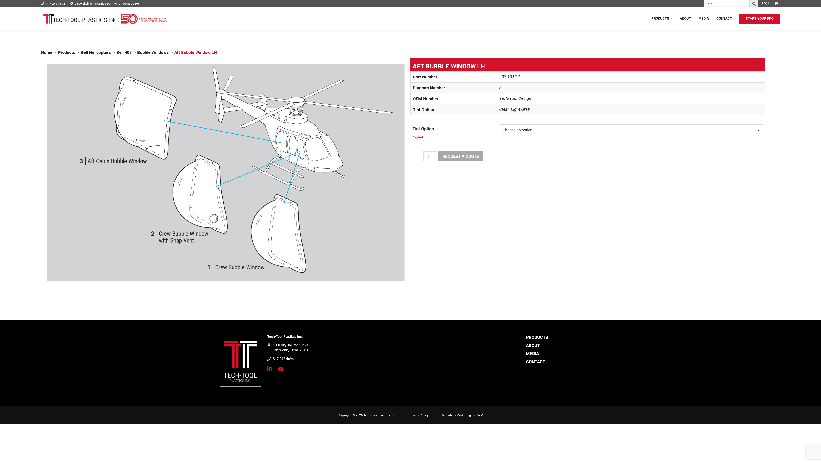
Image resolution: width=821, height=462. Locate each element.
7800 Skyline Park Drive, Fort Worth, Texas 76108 (107, 3)
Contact (535, 361)
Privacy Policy (418, 415)
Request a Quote (460, 156)
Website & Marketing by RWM (462, 415)
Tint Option (423, 128)
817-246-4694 (55, 3)
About (533, 345)
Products (537, 337)
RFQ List (768, 3)
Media (532, 353)
